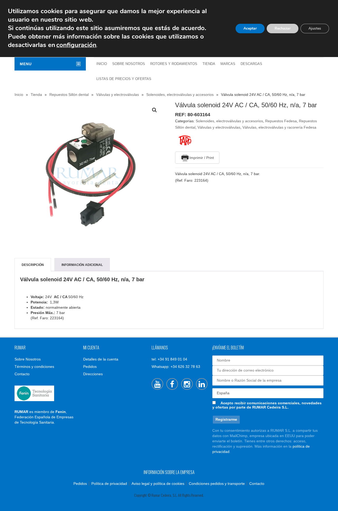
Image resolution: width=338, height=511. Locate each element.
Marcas (227, 64)
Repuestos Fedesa (281, 121)
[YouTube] (157, 384)
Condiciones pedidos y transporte (217, 483)
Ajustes (314, 28)
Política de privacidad (109, 483)
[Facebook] (172, 384)
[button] (154, 110)
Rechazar (282, 28)
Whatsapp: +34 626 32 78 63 (176, 366)
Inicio (101, 64)
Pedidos (90, 366)
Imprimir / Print (201, 158)
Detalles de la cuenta (100, 359)
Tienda (209, 64)
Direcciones (93, 374)
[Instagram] (187, 384)
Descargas (251, 64)
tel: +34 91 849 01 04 (169, 359)
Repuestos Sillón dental (69, 94)
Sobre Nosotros (128, 64)
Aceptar (250, 28)
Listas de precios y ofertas (123, 79)
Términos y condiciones (34, 366)
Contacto (22, 374)
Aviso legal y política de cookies (158, 483)
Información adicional (82, 265)
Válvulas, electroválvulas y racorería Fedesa (279, 127)
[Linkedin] (202, 384)
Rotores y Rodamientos (173, 64)
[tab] (33, 265)
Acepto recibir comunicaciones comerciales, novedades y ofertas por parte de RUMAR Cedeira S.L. (267, 405)
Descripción (33, 265)
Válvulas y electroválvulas (117, 94)
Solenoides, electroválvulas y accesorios (180, 94)
